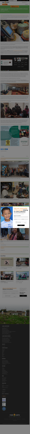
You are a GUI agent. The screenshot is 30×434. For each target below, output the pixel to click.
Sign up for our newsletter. (17, 215)
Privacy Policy (22, 227)
